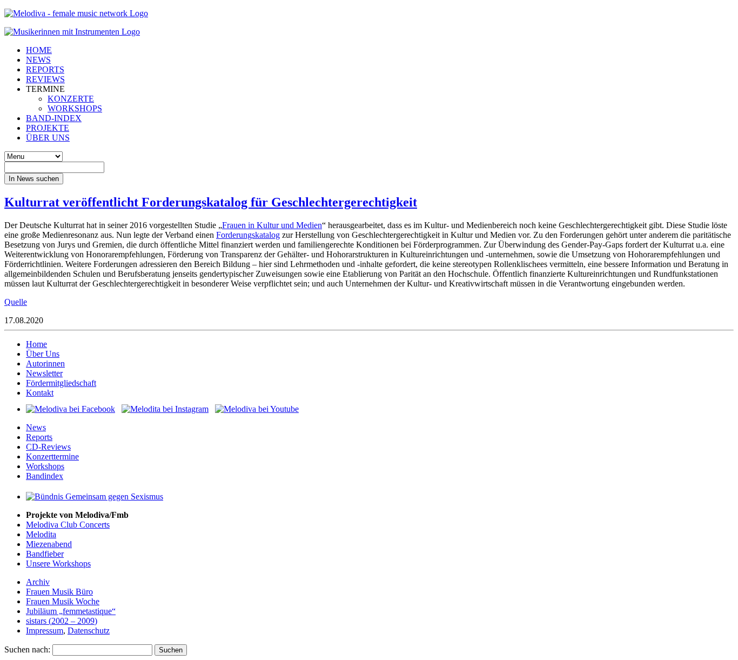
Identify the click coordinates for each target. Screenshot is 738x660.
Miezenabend (49, 544)
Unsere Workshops (58, 563)
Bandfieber (45, 553)
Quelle (15, 301)
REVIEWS (45, 79)
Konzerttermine (52, 456)
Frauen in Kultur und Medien (272, 225)
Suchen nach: (27, 649)
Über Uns (42, 353)
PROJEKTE (47, 127)
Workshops (45, 466)
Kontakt (39, 392)
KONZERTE (71, 98)
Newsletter (44, 373)
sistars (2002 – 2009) (61, 620)
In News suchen (34, 179)
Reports (39, 437)
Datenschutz (89, 630)
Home (36, 344)
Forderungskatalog (248, 234)
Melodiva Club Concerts (68, 524)
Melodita (41, 534)
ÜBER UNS (48, 137)
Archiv (38, 581)
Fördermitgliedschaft (61, 383)
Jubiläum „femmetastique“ (71, 611)
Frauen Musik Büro (59, 591)
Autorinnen (45, 363)
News (36, 427)
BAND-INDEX (54, 118)
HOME (39, 50)
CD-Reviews (48, 446)
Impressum (44, 630)
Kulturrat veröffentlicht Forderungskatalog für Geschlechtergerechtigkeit (210, 202)
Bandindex (44, 476)
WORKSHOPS (75, 108)
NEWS (38, 59)
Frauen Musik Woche (62, 601)
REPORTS (45, 69)
